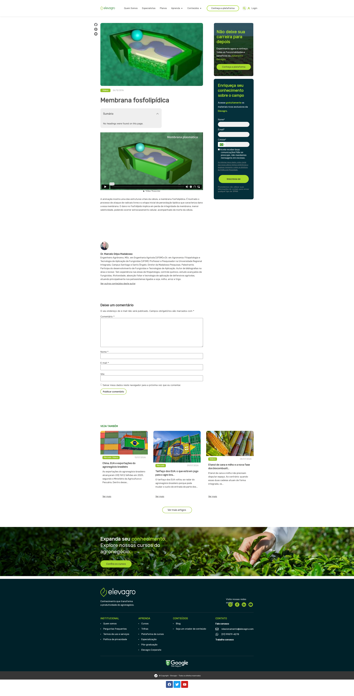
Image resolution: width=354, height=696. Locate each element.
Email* (221, 129)
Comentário (107, 316)
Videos (105, 90)
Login (254, 8)
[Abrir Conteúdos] (201, 8)
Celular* (222, 139)
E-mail (104, 363)
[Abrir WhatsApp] (347, 689)
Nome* (221, 119)
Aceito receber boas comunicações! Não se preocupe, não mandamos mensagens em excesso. (233, 153)
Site (102, 374)
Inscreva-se (233, 179)
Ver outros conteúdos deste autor (118, 283)
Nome (104, 352)
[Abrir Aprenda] (182, 8)
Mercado (107, 457)
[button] (244, 8)
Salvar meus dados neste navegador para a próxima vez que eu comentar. (142, 385)
